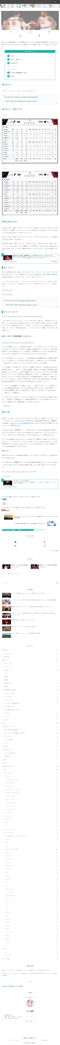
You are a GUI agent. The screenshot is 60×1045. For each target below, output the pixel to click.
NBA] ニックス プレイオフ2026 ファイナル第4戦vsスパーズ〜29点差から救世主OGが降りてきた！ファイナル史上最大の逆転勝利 (29, 974)
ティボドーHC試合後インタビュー (19, 72)
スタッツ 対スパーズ (16, 59)
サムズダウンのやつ (20, 420)
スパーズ (17, 529)
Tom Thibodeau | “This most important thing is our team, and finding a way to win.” (18, 342)
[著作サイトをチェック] (15, 541)
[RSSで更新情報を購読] (44, 545)
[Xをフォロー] (44, 541)
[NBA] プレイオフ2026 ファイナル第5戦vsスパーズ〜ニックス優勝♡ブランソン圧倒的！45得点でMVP (26, 970)
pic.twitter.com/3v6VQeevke (27, 300)
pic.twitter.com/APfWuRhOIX (29, 97)
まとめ (12, 76)
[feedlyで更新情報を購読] (15, 545)
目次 (29, 51)
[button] (39, 36)
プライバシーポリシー (15, 1040)
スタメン (12, 56)
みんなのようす (14, 63)
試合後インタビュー (16, 439)
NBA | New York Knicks (8, 529)
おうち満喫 (30, 1011)
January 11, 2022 (31, 101)
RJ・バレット (11, 66)
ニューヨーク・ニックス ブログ (27, 529)
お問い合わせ (45, 1040)
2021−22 (38, 529)
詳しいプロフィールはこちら (12, 1018)
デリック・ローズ (13, 69)
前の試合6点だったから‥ (11, 457)
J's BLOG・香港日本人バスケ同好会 (12, 986)
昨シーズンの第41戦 (8, 42)
